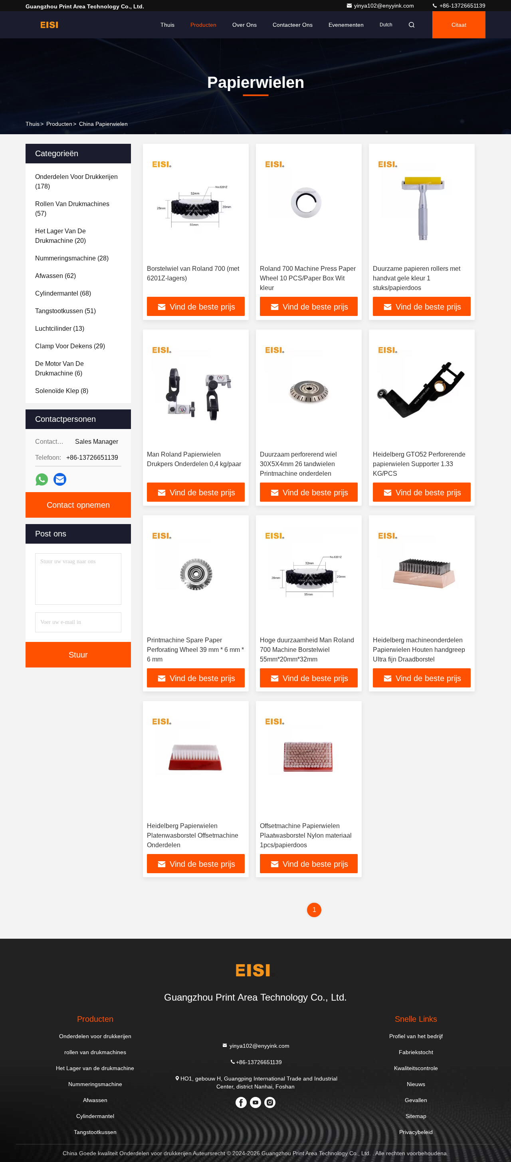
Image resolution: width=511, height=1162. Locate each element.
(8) (61, 390)
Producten (203, 25)
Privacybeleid (416, 1132)
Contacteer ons (293, 25)
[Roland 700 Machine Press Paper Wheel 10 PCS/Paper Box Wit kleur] (309, 204)
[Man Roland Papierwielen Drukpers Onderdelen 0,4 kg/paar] (196, 390)
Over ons (244, 25)
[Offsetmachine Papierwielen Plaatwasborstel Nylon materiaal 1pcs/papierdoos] (309, 761)
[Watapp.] (42, 479)
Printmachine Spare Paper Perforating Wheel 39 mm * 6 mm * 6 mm (195, 650)
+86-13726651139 (461, 5)
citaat (459, 25)
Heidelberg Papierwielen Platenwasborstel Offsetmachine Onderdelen (192, 835)
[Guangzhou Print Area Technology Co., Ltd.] (51, 24)
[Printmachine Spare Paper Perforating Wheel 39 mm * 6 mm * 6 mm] (196, 575)
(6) (59, 368)
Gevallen (416, 1100)
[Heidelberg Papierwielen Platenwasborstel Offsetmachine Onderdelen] (196, 761)
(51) (65, 311)
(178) (76, 181)
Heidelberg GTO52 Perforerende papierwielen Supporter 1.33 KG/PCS (419, 464)
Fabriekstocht (416, 1052)
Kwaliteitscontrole (416, 1068)
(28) (72, 258)
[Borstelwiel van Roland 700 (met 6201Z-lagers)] (196, 204)
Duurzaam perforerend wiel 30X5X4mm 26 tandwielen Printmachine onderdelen (298, 464)
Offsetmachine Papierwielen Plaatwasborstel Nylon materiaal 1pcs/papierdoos (306, 835)
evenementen (346, 25)
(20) (60, 236)
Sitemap (416, 1116)
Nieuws (416, 1084)
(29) (70, 346)
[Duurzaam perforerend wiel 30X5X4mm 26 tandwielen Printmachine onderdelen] (309, 390)
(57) (72, 209)
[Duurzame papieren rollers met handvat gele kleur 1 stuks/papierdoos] (422, 204)
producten (59, 124)
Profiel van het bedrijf (416, 1036)
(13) (59, 328)
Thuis (167, 25)
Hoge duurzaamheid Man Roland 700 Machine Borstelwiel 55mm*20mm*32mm (307, 650)
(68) (63, 293)
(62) (55, 275)
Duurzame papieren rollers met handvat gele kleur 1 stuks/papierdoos (416, 278)
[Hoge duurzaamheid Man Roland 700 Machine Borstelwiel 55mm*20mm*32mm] (309, 575)
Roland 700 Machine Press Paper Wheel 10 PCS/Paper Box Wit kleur (308, 278)
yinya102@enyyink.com (385, 5)
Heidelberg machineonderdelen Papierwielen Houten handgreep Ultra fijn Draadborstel (419, 650)
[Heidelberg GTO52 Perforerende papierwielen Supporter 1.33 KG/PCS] (422, 390)
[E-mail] (60, 479)
